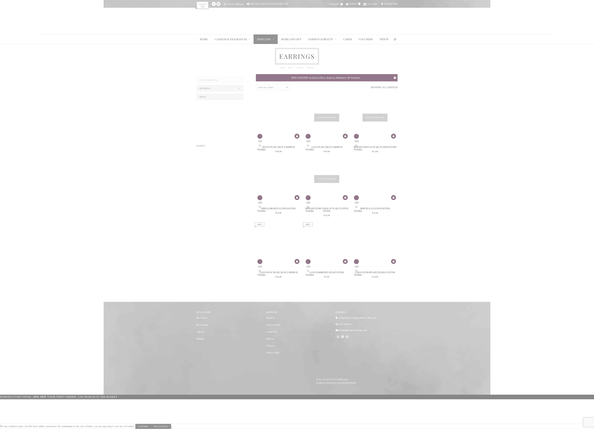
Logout (199, 331)
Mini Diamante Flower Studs (278, 208)
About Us (270, 317)
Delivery (270, 345)
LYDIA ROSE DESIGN (346, 383)
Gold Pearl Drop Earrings (326, 147)
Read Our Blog (273, 324)
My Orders (201, 317)
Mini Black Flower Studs (375, 208)
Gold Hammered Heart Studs (327, 272)
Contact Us (271, 331)
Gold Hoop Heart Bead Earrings (278, 272)
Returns (270, 338)
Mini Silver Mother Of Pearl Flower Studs (326, 209)
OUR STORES (390, 3)
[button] (297, 136)
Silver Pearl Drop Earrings (278, 147)
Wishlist (200, 338)
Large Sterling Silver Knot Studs (375, 272)
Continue (143, 426)
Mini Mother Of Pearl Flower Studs (375, 147)
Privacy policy (160, 426)
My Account (202, 324)
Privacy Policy (273, 352)
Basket (354, 3)
